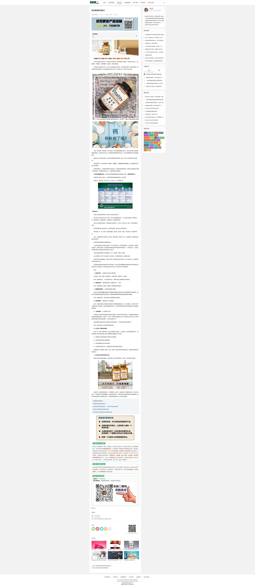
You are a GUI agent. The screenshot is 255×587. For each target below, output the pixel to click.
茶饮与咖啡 (146, 142)
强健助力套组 (148, 55)
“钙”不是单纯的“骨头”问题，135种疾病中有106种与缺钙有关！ (153, 52)
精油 (149, 133)
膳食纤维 (146, 147)
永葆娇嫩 (151, 147)
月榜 (149, 70)
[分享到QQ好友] (101, 529)
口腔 (156, 138)
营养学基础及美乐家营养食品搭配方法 (103, 565)
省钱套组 (154, 140)
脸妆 (152, 133)
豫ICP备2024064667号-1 (128, 582)
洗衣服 (158, 140)
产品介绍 (119, 2)
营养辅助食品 (95, 14)
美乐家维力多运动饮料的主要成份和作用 (102, 412)
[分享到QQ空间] (105, 529)
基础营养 (146, 145)
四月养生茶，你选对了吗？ (151, 114)
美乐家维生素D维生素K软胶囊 (101, 567)
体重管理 (162, 138)
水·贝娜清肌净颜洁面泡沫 (151, 111)
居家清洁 (161, 133)
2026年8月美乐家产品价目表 (152, 24)
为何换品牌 (127, 2)
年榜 (159, 70)
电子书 (145, 133)
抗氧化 (149, 150)
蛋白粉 (152, 138)
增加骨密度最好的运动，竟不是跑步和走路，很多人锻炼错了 (153, 41)
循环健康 (156, 135)
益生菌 (156, 147)
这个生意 (135, 2)
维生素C (128, 231)
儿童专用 (146, 135)
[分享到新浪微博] (97, 529)
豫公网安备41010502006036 (128, 584)
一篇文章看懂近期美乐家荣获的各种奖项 (154, 18)
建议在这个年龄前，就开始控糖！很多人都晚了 (155, 86)
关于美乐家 (107, 577)
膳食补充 (151, 145)
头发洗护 (156, 142)
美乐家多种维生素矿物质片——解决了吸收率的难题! (105, 406)
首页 (104, 2)
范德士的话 (146, 138)
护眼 (159, 145)
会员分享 (138, 577)
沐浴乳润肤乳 (147, 140)
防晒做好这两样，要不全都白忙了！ (153, 22)
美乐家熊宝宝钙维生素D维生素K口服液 (154, 34)
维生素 (156, 133)
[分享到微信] (93, 529)
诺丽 (160, 142)
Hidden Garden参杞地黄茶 (151, 123)
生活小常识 (151, 2)
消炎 (160, 147)
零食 (156, 145)
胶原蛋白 (118, 228)
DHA (145, 150)
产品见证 (142, 2)
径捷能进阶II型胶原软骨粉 (99, 403)
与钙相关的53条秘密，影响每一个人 (153, 46)
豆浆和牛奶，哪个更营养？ (151, 43)
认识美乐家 (111, 2)
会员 (151, 142)
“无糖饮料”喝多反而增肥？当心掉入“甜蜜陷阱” (155, 83)
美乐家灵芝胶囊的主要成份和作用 (101, 409)
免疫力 (151, 135)
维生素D (97, 328)
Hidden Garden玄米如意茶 (151, 120)
